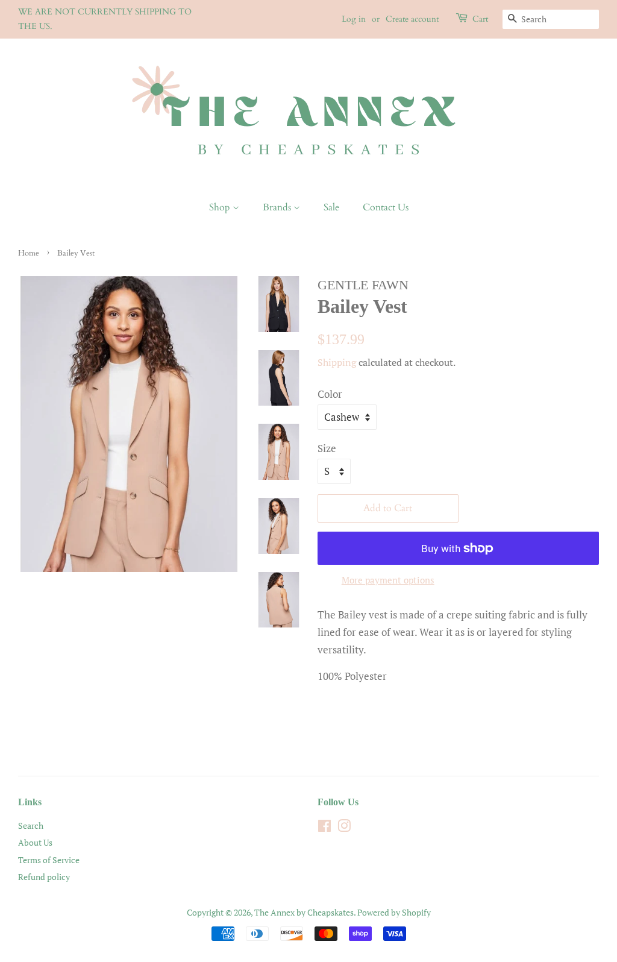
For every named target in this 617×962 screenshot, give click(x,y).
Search (30, 825)
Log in (354, 19)
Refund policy (44, 876)
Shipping (337, 362)
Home (28, 253)
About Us (35, 842)
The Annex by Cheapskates (304, 912)
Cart (480, 19)
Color (330, 394)
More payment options (388, 580)
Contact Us (386, 207)
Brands (278, 207)
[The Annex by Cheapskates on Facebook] (324, 828)
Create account (412, 19)
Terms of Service (49, 860)
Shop (221, 207)
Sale (331, 207)
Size (327, 448)
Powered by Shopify (394, 912)
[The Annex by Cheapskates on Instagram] (344, 828)
